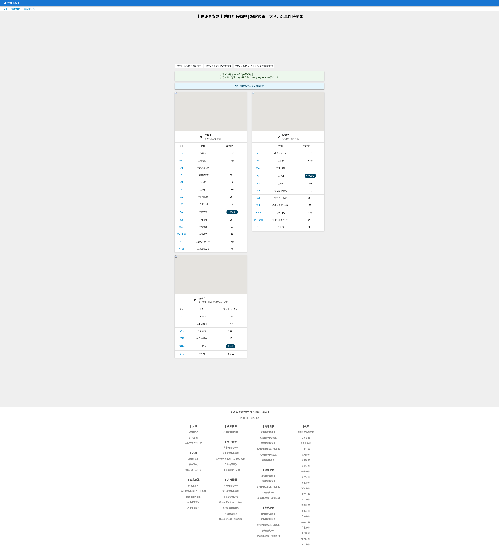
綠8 (181, 204)
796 (258, 190)
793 (181, 212)
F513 (258, 212)
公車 (6, 9)
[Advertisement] (249, 41)
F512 (181, 338)
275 (182, 324)
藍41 (181, 227)
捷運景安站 (29, 9)
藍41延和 (181, 234)
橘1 (181, 168)
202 (181, 153)
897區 (181, 249)
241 (258, 160)
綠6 (181, 189)
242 (182, 354)
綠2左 (258, 168)
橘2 (181, 182)
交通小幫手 (13, 3)
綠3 (181, 197)
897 (181, 241)
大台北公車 (16, 9)
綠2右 (181, 160)
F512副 (181, 346)
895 (181, 220)
